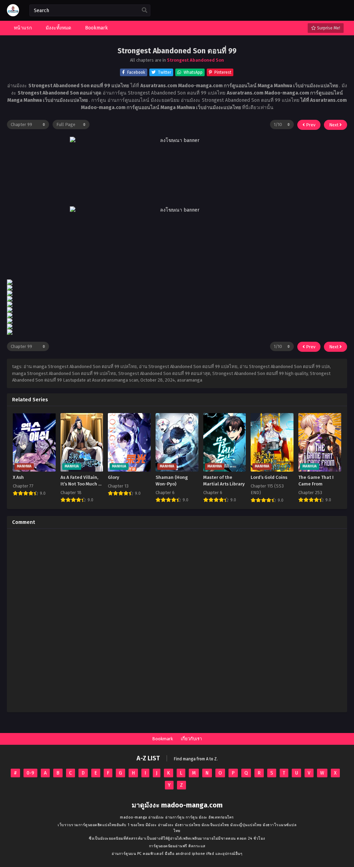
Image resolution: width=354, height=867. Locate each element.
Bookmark (162, 738)
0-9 (30, 773)
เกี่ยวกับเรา (191, 738)
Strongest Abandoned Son (195, 60)
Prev (310, 124)
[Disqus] (177, 620)
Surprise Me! (328, 28)
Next (334, 124)
